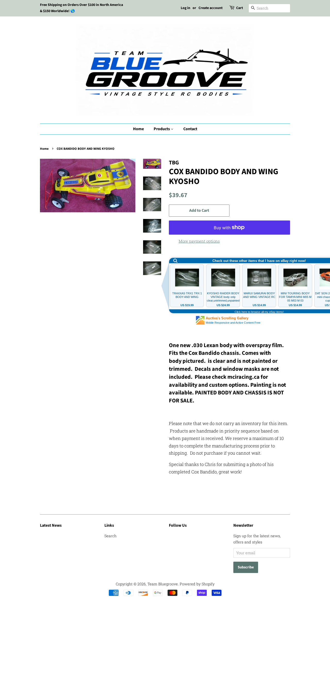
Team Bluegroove (162, 583)
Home (138, 129)
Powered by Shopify (197, 583)
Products (162, 129)
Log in (185, 8)
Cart (239, 8)
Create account (210, 8)
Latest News (51, 525)
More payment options (199, 241)
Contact (190, 129)
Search (110, 535)
